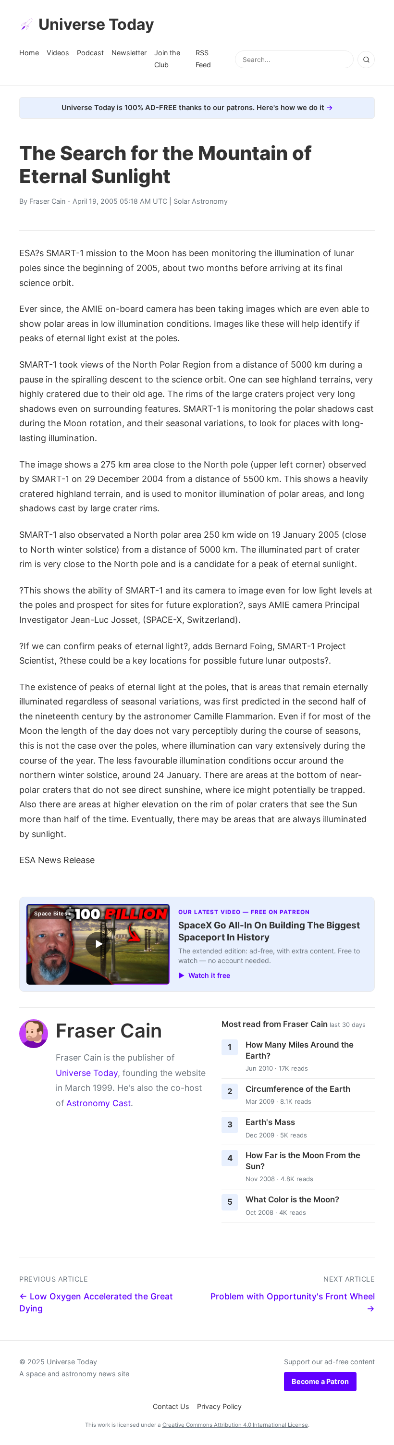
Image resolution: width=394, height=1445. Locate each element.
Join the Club (167, 58)
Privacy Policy (219, 1406)
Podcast (90, 53)
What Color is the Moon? (292, 1199)
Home (29, 53)
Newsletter (129, 53)
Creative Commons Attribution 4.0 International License (235, 1424)
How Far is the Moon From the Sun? (303, 1160)
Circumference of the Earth (298, 1089)
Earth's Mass (270, 1122)
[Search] (366, 59)
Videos (58, 53)
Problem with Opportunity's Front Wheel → (292, 1302)
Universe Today (96, 24)
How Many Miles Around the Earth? (300, 1050)
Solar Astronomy (200, 201)
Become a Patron (320, 1381)
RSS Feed (203, 58)
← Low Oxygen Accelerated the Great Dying (96, 1302)
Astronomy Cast (98, 1103)
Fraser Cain (47, 201)
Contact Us (171, 1406)
